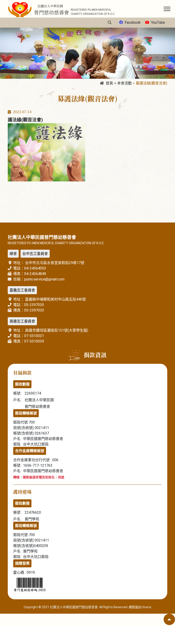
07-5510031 (34, 336)
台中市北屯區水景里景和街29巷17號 (54, 263)
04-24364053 (35, 268)
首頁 (109, 83)
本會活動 (124, 83)
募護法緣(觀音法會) (151, 83)
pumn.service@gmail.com (44, 279)
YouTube (158, 22)
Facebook (133, 22)
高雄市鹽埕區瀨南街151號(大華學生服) (56, 330)
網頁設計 (135, 607)
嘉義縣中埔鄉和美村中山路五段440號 (55, 299)
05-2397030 (34, 305)
